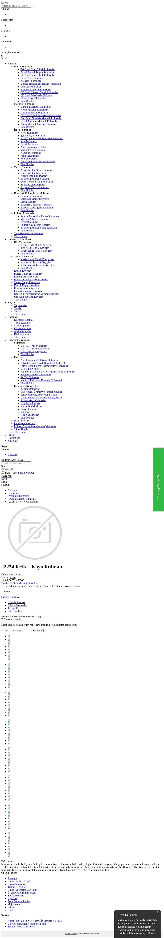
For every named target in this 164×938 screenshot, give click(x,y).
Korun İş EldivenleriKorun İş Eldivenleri (41, 380)
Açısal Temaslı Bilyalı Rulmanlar (37, 72)
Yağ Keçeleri (20, 305)
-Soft (67, 934)
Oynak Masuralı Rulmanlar (34, 112)
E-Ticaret (73, 934)
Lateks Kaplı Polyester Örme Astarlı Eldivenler (44, 365)
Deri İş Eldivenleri (29, 368)
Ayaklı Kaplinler (22, 331)
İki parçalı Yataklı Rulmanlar (34, 187)
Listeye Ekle (32, 583)
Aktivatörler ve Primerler (33, 400)
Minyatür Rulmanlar (30, 86)
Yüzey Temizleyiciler (31, 406)
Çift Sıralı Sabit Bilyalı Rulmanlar (37, 75)
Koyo (13, 577)
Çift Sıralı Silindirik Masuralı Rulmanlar (40, 115)
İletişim (11, 435)
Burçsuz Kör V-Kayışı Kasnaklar (31, 279)
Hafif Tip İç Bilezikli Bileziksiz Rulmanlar (41, 138)
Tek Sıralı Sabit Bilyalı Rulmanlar (37, 69)
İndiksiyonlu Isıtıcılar (24, 423)
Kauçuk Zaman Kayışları (27, 288)
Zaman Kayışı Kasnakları (27, 282)
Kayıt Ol (5, 479)
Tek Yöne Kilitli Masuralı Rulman (37, 161)
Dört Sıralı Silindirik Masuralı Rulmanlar (41, 118)
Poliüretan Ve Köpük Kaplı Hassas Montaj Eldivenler (47, 371)
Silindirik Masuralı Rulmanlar (35, 106)
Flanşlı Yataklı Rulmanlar (33, 173)
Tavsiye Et (6, 583)
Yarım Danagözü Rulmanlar (34, 199)
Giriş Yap (7, 476)
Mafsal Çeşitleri (28, 201)
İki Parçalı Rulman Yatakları (34, 178)
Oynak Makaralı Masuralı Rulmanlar (39, 121)
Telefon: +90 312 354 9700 (21, 926)
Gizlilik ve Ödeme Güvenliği (22, 889)
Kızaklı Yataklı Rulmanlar (33, 175)
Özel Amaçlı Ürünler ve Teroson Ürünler (41, 391)
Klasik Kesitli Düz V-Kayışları (36, 245)
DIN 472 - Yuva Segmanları (34, 348)
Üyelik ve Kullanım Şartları (22, 892)
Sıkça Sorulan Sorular (19, 901)
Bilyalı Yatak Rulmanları (32, 184)
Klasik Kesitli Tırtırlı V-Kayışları (37, 259)
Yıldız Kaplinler (22, 322)
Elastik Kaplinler (22, 328)
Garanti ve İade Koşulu (19, 881)
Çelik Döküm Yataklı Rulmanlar (36, 181)
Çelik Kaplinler (22, 325)
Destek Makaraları (29, 144)
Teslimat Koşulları (17, 887)
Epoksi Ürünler (28, 409)
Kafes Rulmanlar (29, 132)
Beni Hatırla (11, 472)
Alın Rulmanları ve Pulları (33, 147)
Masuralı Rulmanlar (19, 496)
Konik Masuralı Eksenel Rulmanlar (38, 124)
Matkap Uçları (21, 420)
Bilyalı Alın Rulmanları (32, 78)
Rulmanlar (14, 493)
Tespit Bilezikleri (29, 222)
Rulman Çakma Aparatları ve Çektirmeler (35, 426)
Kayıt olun (37, 630)
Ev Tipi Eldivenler (29, 377)
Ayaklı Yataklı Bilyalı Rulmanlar (36, 170)
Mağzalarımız (14, 904)
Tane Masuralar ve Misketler (28, 233)
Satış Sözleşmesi (16, 895)
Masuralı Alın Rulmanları (33, 150)
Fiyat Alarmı (19, 583)
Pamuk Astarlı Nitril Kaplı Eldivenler (39, 360)
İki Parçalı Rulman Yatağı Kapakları (38, 227)
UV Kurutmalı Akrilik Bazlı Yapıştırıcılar (41, 397)
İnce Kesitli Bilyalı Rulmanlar (35, 89)
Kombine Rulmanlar (30, 152)
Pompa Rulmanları (29, 155)
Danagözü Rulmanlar (31, 196)
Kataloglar (13, 440)
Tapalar (18, 308)
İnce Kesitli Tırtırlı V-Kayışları (35, 262)
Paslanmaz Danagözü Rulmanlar (36, 207)
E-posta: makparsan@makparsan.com (27, 923)
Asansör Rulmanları (30, 80)
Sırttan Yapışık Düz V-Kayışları (36, 250)
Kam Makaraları (28, 141)
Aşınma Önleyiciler (30, 389)
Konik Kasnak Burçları (26, 276)
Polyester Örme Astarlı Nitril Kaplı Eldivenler (43, 363)
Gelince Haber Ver (10, 597)
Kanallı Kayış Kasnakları (27, 285)
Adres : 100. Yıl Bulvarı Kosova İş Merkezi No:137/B (35, 920)
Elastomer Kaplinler (24, 319)
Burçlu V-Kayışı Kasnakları (28, 273)
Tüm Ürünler (27, 101)
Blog (10, 910)
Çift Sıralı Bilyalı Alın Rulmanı (36, 95)
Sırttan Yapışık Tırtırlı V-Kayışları (37, 265)
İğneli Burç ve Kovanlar (32, 135)
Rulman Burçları (28, 158)
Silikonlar (25, 412)
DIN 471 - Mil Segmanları (33, 345)
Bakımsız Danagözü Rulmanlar (36, 204)
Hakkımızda (14, 437)
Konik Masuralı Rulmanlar (34, 109)
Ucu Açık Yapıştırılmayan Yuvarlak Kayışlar (36, 294)
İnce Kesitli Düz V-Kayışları (34, 247)
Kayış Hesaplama (16, 884)
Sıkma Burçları (21, 429)
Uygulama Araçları (30, 403)
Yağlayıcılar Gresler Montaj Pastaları (38, 394)
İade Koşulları (15, 611)
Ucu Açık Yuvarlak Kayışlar (28, 296)
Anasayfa (12, 490)
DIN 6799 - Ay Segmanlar (33, 351)
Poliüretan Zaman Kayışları (28, 291)
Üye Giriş (13, 898)
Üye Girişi (13, 454)
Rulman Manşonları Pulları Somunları (39, 216)
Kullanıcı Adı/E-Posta (12, 460)
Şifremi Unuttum (26, 472)
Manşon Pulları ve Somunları (35, 219)
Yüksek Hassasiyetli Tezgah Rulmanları (40, 83)
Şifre (3, 466)
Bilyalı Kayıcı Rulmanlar (33, 98)
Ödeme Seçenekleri (17, 605)
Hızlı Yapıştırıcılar (29, 414)
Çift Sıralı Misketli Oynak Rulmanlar (39, 92)
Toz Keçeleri (20, 311)
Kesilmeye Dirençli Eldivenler (35, 374)
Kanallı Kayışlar (22, 270)
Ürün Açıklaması (16, 602)
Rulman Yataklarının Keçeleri (35, 224)
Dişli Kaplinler (21, 334)
